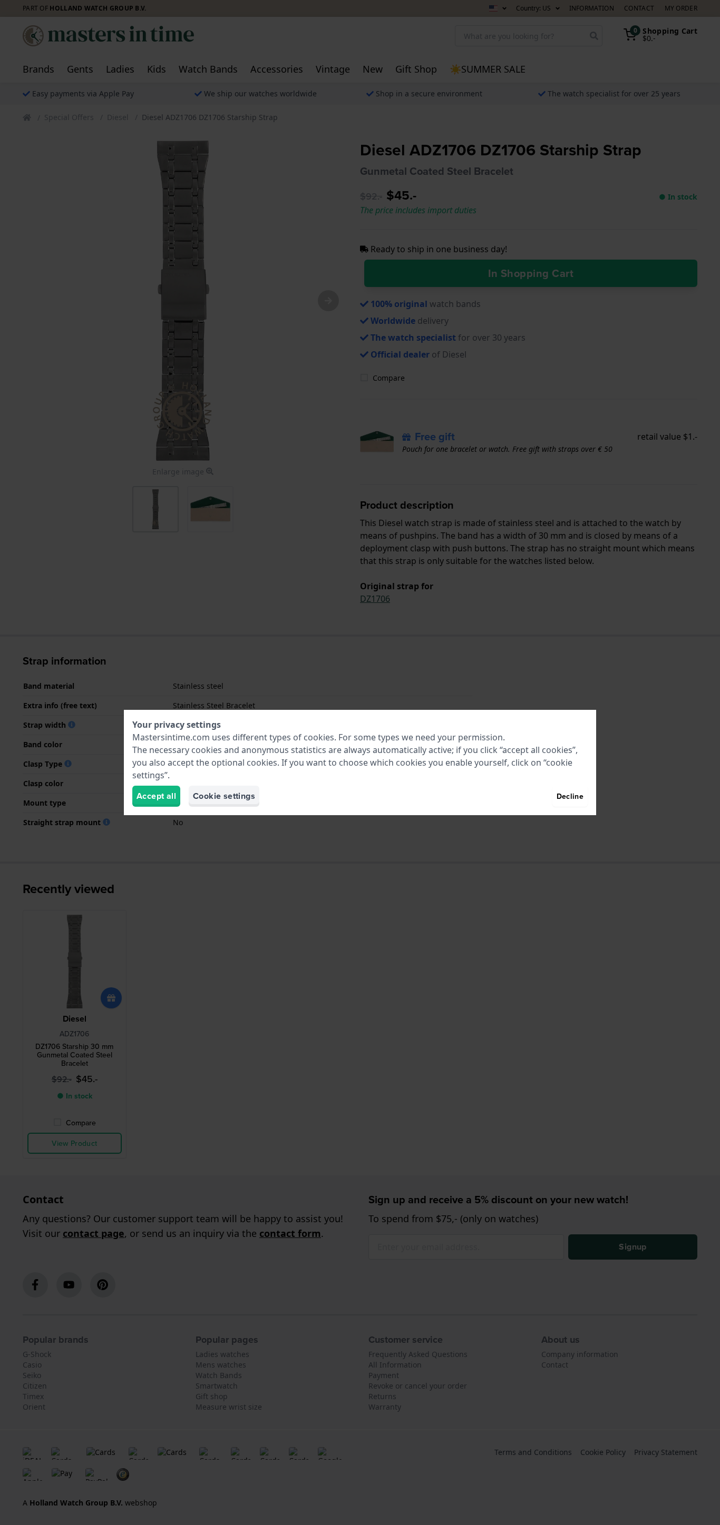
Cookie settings (224, 796)
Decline (570, 796)
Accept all (156, 796)
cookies (319, 737)
